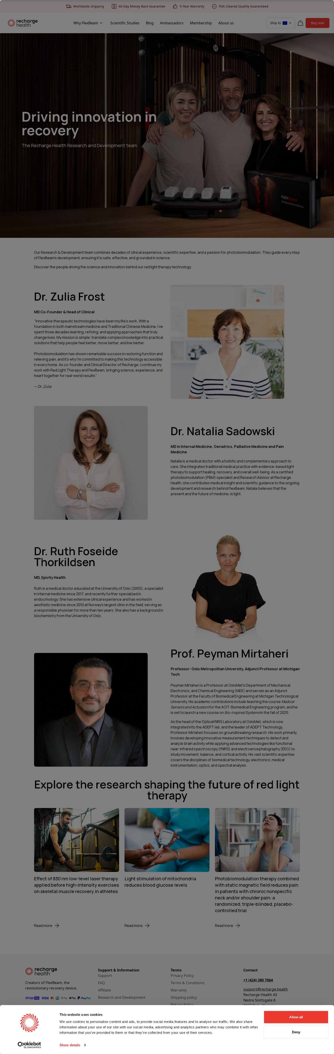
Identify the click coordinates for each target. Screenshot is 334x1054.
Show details (70, 1045)
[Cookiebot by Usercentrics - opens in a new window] (29, 1045)
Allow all (296, 1017)
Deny (296, 1032)
